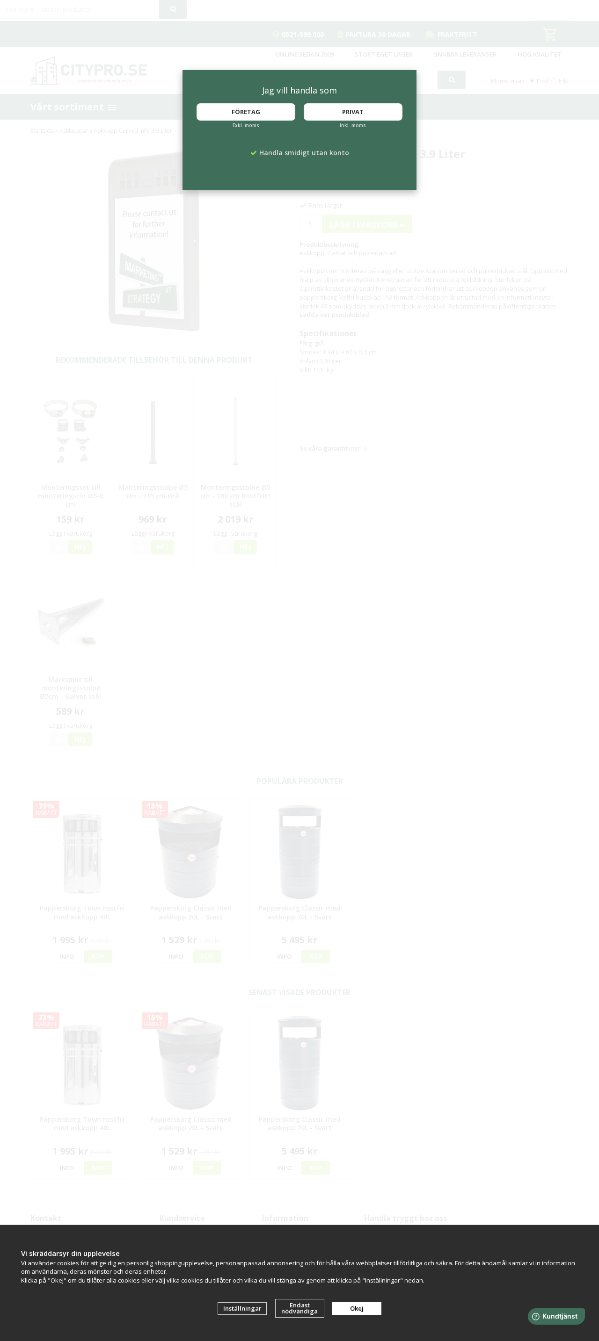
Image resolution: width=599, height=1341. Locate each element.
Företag (246, 112)
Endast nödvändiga (299, 1308)
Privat (353, 112)
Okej (357, 1308)
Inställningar (242, 1308)
